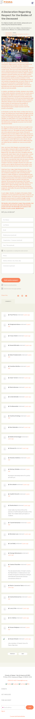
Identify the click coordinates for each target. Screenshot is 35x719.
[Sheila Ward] (4, 506)
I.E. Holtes (13, 618)
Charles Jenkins (15, 457)
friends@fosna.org (22, 680)
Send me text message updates (12, 288)
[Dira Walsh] (4, 485)
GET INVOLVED (6, 694)
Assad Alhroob (14, 345)
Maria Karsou (14, 387)
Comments (8, 301)
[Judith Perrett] (4, 494)
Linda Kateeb (14, 396)
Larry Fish (13, 608)
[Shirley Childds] (4, 470)
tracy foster (14, 335)
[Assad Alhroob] (4, 346)
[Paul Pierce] (4, 315)
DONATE (4, 689)
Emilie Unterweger (16, 436)
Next (23, 653)
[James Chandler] (4, 565)
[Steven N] (4, 449)
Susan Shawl (14, 639)
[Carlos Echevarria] (4, 597)
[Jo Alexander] (4, 407)
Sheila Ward (13, 505)
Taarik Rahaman (15, 522)
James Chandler (15, 564)
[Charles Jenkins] (4, 458)
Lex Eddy (13, 543)
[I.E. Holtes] (4, 618)
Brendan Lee (14, 534)
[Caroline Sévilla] (4, 367)
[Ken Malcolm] (4, 428)
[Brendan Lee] (4, 534)
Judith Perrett (14, 494)
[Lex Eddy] (4, 544)
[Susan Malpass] (4, 628)
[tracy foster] (4, 336)
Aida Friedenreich (15, 355)
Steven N (13, 448)
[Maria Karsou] (4, 388)
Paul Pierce (13, 314)
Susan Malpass (14, 627)
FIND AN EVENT (6, 700)
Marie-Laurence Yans (17, 585)
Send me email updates (10, 285)
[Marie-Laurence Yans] (4, 586)
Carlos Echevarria (15, 597)
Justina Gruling (15, 416)
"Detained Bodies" (9, 32)
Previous (12, 653)
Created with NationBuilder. (17, 716)
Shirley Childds (14, 469)
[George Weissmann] (4, 554)
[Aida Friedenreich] (4, 355)
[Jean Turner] (4, 378)
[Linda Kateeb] (4, 397)
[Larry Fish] (4, 609)
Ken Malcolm (14, 427)
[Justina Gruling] (4, 416)
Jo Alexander (14, 406)
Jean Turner (14, 377)
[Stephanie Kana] (4, 325)
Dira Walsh (13, 484)
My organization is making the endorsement (16, 250)
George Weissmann (16, 553)
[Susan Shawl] (4, 639)
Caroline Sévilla (15, 366)
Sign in (3, 711)
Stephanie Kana (15, 324)
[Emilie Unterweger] (4, 437)
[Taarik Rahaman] (4, 523)
